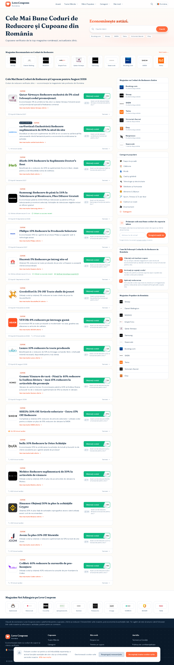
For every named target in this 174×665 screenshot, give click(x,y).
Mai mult (117, 4)
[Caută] (152, 4)
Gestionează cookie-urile (85, 654)
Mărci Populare (88, 4)
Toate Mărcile (70, 4)
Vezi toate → (164, 52)
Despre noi (94, 640)
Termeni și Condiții (140, 640)
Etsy (149, 36)
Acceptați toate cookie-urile (142, 654)
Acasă (58, 4)
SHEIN (116, 36)
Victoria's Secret (137, 36)
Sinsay (107, 36)
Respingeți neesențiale (111, 654)
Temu (125, 36)
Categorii (104, 4)
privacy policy (141, 240)
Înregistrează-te (156, 235)
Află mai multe (45, 657)
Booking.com (96, 36)
